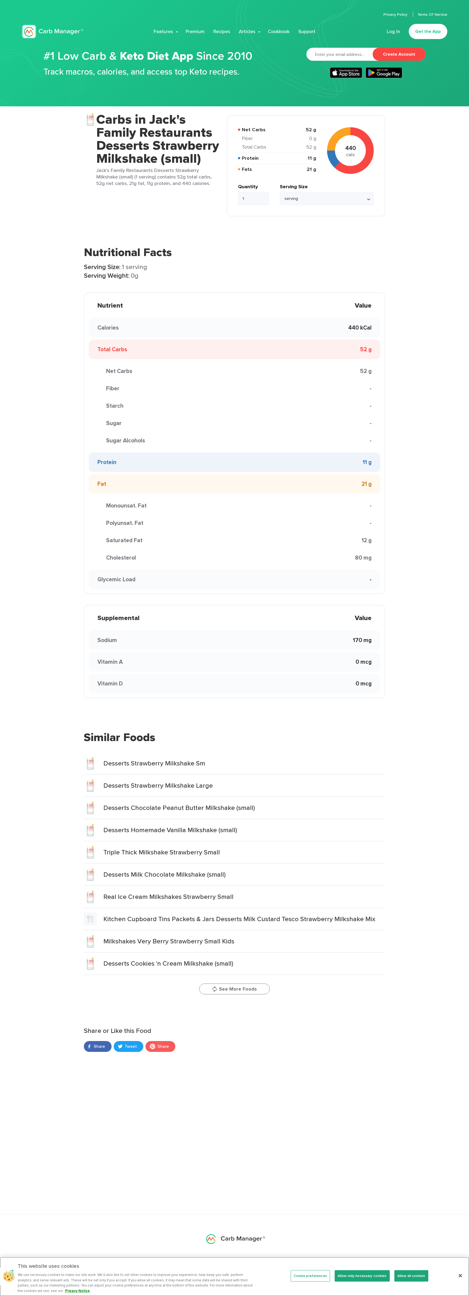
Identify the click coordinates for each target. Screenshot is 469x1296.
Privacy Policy (396, 14)
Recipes (221, 31)
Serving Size (294, 186)
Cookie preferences (310, 1275)
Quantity (248, 186)
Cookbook (279, 31)
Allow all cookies (411, 1275)
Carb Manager (52, 31)
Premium (195, 31)
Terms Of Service (432, 14)
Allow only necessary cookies (362, 1275)
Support (306, 31)
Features (163, 31)
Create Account (399, 54)
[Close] (460, 1276)
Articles (247, 31)
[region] (234, 1276)
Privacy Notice (77, 1290)
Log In (393, 31)
